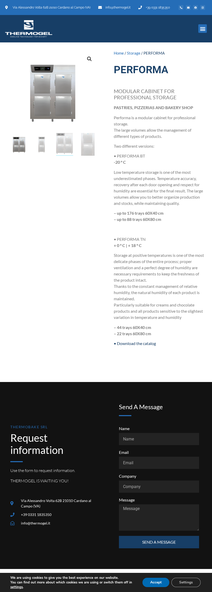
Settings (186, 582)
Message (127, 500)
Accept (156, 582)
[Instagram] (202, 7)
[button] (202, 28)
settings (16, 587)
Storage (133, 53)
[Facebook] (195, 7)
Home (119, 53)
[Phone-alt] (181, 7)
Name (124, 428)
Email (124, 452)
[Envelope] (188, 7)
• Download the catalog (135, 343)
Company (127, 476)
